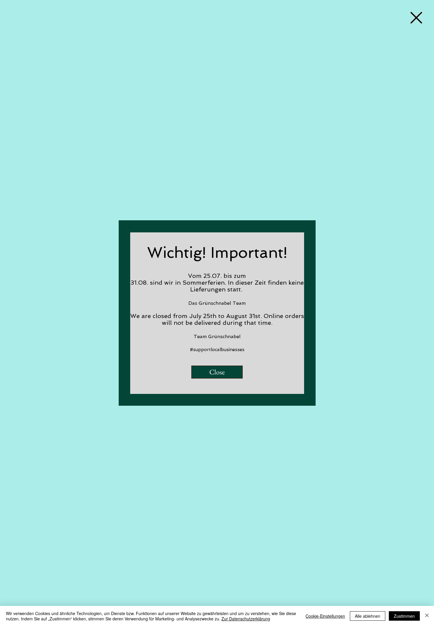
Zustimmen (404, 616)
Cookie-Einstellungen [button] (325, 616)
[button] (416, 18)
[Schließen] (426, 616)
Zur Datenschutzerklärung (245, 619)
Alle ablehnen (367, 616)
